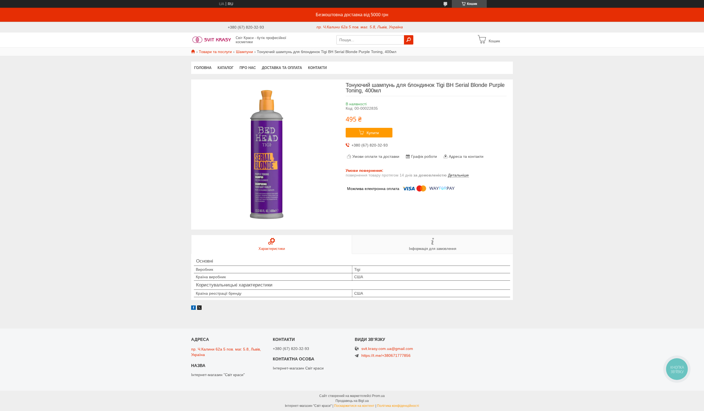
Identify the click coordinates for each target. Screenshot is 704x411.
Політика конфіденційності (398, 406)
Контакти (317, 68)
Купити (373, 133)
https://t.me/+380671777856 (386, 355)
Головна (202, 68)
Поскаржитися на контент (354, 406)
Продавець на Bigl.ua (352, 401)
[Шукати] (408, 40)
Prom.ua (378, 396)
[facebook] (193, 308)
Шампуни (244, 51)
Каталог (225, 68)
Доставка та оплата (282, 68)
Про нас (248, 68)
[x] (199, 308)
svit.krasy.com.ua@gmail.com (387, 349)
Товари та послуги (215, 51)
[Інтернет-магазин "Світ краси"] (211, 39)
